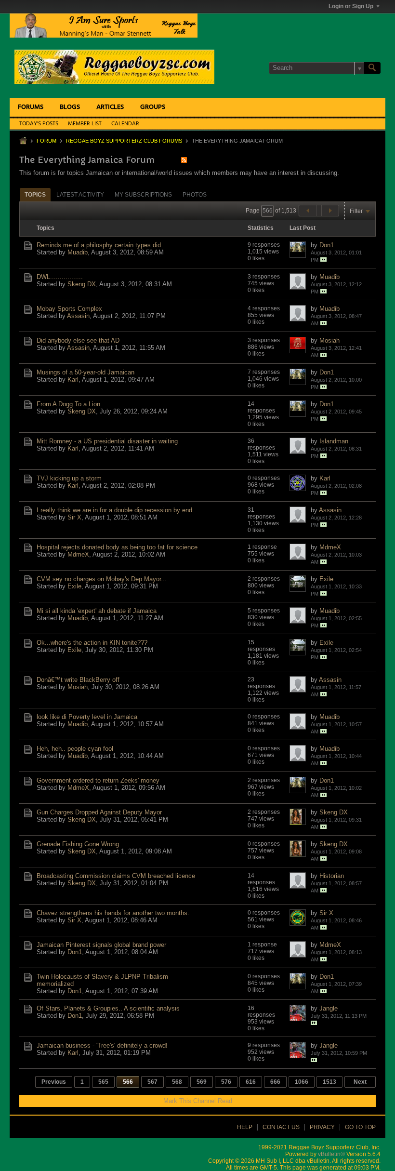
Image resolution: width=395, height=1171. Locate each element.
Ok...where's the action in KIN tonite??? (92, 642)
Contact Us (281, 1127)
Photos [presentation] (195, 194)
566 (128, 1081)
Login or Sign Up (351, 6)
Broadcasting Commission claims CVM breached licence (116, 875)
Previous (53, 1081)
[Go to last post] (323, 259)
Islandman (333, 441)
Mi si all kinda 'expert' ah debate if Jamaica (97, 610)
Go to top (360, 1127)
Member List (85, 124)
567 (152, 1081)
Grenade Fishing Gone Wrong (78, 844)
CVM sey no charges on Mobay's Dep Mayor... (102, 579)
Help (244, 1127)
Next (360, 1081)
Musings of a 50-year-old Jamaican (85, 372)
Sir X (74, 517)
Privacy (322, 1127)
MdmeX (78, 554)
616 (251, 1081)
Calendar (125, 124)
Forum (46, 141)
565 (103, 1081)
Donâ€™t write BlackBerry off (78, 679)
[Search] (372, 68)
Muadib (77, 252)
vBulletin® (331, 1154)
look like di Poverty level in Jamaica (87, 716)
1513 (329, 1081)
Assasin (78, 315)
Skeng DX (81, 284)
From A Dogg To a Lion (68, 404)
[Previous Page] (307, 210)
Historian (331, 875)
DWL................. (60, 276)
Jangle (328, 1008)
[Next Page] (330, 210)
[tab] (35, 194)
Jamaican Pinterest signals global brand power (101, 944)
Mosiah (329, 340)
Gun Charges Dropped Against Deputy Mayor (99, 812)
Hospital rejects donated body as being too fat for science (117, 547)
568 (177, 1081)
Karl (73, 379)
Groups (152, 107)
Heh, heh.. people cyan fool (75, 748)
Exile (74, 586)
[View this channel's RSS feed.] (184, 159)
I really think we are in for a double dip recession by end (114, 510)
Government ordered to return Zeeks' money (98, 780)
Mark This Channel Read (197, 1100)
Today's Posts (38, 124)
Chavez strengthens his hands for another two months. (113, 913)
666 (275, 1081)
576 (226, 1081)
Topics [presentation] (35, 194)
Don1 (326, 245)
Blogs (70, 107)
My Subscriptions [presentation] (143, 194)
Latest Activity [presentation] (80, 194)
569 (202, 1081)
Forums (30, 107)
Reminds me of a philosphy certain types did (99, 245)
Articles (110, 107)
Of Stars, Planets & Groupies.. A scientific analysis (108, 1008)
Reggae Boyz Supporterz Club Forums (124, 141)
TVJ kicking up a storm (69, 478)
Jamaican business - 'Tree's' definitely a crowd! (102, 1045)
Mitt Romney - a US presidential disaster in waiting (107, 441)
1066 (301, 1081)
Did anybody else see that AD (78, 340)
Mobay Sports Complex (69, 308)
